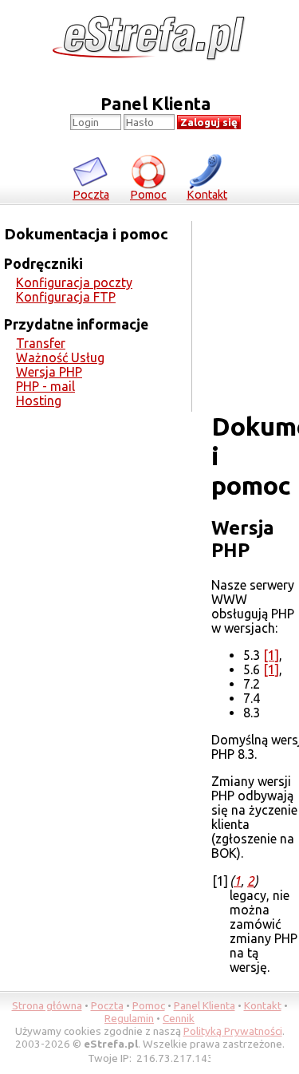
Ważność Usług (60, 357)
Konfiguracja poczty (74, 282)
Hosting (38, 400)
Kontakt (207, 194)
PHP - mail (45, 386)
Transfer (40, 343)
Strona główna (47, 1005)
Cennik (179, 1018)
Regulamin (129, 1018)
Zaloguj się (209, 122)
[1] (271, 655)
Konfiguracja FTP (66, 297)
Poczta (91, 194)
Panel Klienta (204, 1005)
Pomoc (148, 194)
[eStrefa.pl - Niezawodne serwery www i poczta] (149, 39)
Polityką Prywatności (232, 1031)
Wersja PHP (49, 372)
